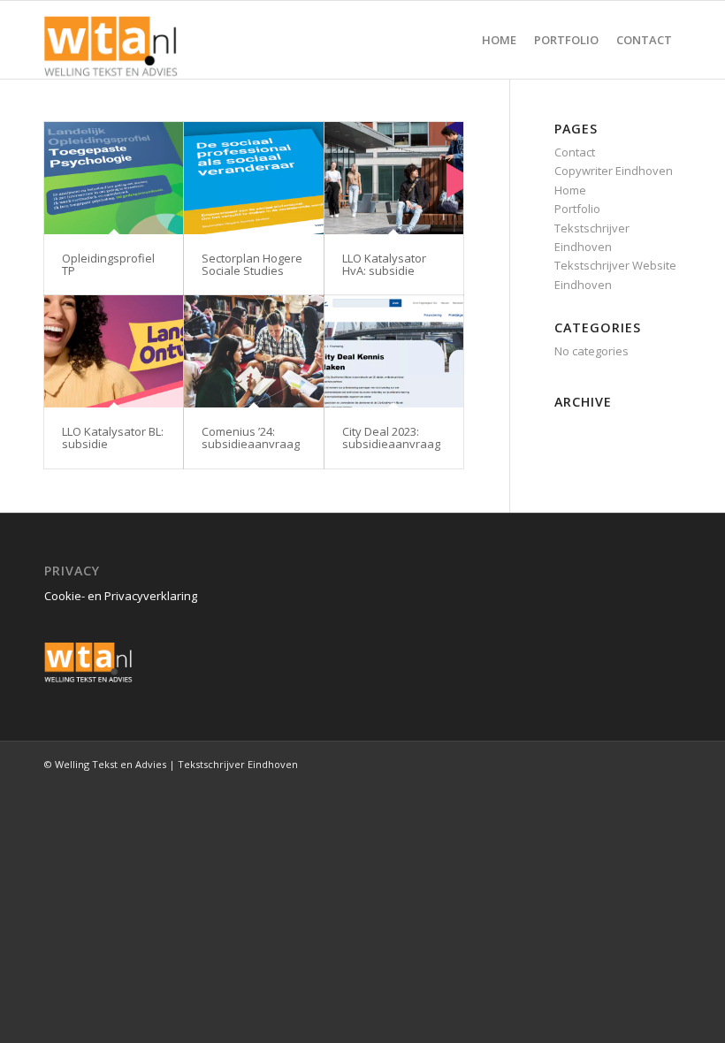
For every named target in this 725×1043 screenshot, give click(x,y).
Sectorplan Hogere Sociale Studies (252, 264)
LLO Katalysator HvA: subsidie (384, 264)
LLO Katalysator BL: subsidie (113, 437)
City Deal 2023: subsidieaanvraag (391, 437)
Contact (574, 152)
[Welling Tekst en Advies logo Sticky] (111, 40)
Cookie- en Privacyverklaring (120, 596)
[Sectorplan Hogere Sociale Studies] (253, 178)
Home (570, 190)
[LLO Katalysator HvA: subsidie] (393, 178)
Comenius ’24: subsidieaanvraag (251, 437)
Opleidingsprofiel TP (108, 264)
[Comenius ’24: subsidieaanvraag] (253, 351)
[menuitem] (499, 40)
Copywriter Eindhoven (613, 171)
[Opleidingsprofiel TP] (113, 178)
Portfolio (577, 209)
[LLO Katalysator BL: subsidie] (113, 351)
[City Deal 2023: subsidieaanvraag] (393, 351)
